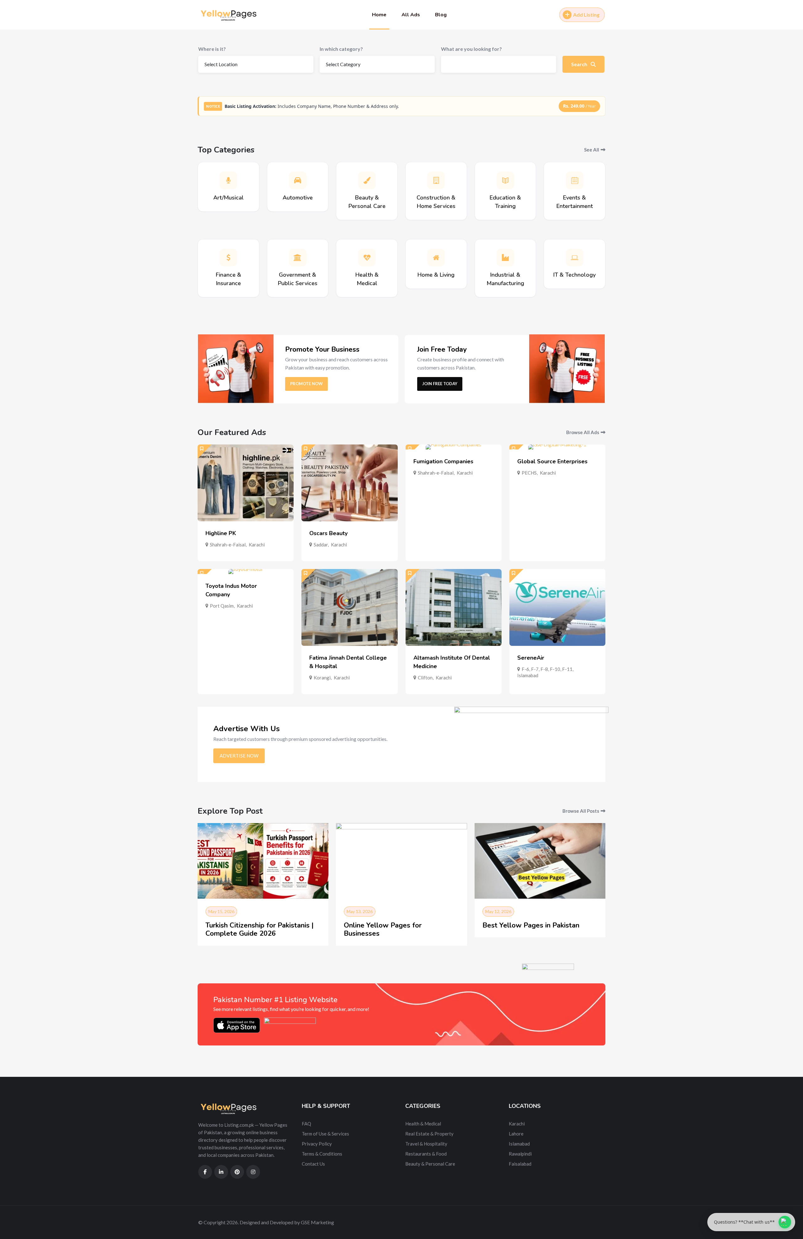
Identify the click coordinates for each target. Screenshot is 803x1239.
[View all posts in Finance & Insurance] (228, 257)
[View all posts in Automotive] (297, 180)
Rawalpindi (520, 1154)
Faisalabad (520, 1164)
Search (579, 64)
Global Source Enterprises (552, 461)
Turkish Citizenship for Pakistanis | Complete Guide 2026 (259, 929)
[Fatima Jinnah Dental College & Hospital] (349, 607)
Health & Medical (423, 1123)
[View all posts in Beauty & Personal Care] (367, 180)
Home (379, 14)
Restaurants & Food (426, 1154)
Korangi (322, 677)
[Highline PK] (246, 482)
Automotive (298, 197)
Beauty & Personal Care (430, 1164)
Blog (441, 14)
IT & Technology (574, 275)
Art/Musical (228, 197)
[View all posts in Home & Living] (436, 257)
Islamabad (527, 675)
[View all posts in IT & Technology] (574, 257)
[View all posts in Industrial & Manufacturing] (505, 257)
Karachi (257, 544)
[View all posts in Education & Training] (505, 180)
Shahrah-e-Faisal (228, 544)
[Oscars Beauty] (349, 482)
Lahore (516, 1133)
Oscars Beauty (328, 533)
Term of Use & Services (325, 1133)
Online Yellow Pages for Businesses (383, 929)
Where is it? (212, 49)
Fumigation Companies (443, 461)
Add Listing (586, 15)
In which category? (341, 49)
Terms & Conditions (322, 1154)
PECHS (529, 473)
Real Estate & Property (429, 1133)
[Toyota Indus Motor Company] (246, 571)
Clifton (425, 677)
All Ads (411, 14)
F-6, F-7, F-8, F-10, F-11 (547, 669)
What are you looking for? (471, 49)
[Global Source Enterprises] (557, 446)
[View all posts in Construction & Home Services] (436, 180)
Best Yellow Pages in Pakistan (530, 925)
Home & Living (436, 275)
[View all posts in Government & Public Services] (297, 257)
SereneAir (530, 658)
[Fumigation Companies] (454, 446)
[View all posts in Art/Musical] (228, 180)
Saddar (321, 544)
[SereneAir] (557, 607)
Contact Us (313, 1164)
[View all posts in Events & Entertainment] (574, 180)
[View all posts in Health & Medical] (367, 257)
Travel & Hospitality (426, 1143)
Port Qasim (222, 606)
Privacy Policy (317, 1143)
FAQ (306, 1123)
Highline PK (220, 533)
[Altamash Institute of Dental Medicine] (454, 607)
